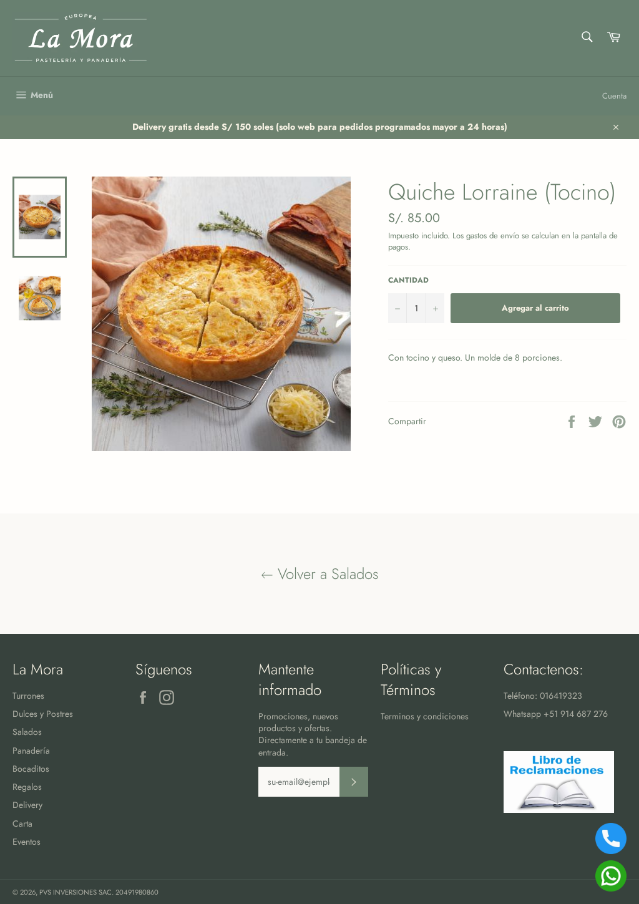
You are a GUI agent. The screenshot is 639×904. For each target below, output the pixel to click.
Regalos (27, 786)
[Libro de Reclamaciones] (559, 810)
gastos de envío (492, 235)
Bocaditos (30, 768)
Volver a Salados (326, 573)
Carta (22, 823)
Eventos (26, 841)
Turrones (28, 695)
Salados (27, 732)
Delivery (27, 805)
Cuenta (614, 96)
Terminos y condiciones (425, 716)
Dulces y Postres (42, 713)
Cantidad (408, 280)
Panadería (31, 750)
